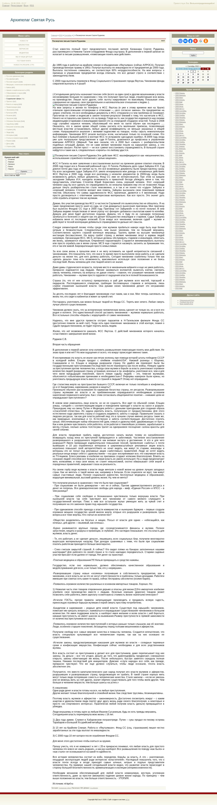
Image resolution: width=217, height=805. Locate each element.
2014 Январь (180, 226)
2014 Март (179, 231)
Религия (9, 115)
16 (193, 77)
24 (198, 80)
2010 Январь (180, 120)
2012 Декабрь (180, 197)
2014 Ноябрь (180, 248)
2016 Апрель (180, 286)
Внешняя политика (13, 127)
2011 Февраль (180, 148)
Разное (9, 141)
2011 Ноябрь (180, 168)
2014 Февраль (180, 228)
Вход (26, 5)
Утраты (9, 146)
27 (178, 83)
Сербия (9, 129)
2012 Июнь (179, 184)
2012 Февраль (180, 175)
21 (183, 80)
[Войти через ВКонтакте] (185, 41)
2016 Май (178, 288)
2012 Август (179, 188)
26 (208, 80)
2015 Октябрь (180, 273)
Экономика (10, 110)
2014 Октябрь (180, 246)
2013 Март (179, 204)
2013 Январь (180, 200)
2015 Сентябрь (180, 270)
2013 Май (178, 208)
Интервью (10, 135)
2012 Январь (180, 173)
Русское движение (13, 76)
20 (178, 80)
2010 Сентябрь (180, 137)
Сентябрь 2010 (193, 66)
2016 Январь (180, 279)
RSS (32, 5)
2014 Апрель (180, 233)
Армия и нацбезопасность (16, 90)
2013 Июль (179, 213)
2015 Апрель (180, 259)
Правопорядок (11, 107)
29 (188, 83)
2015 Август (179, 268)
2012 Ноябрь (180, 195)
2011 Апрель (180, 153)
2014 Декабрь (180, 251)
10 (198, 74)
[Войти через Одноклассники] (206, 41)
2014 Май (178, 235)
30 (193, 83)
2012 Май (178, 182)
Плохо (10, 166)
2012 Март (179, 177)
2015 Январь (180, 253)
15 (188, 77)
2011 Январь (180, 146)
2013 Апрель (180, 206)
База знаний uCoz (186, 304)
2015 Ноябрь (180, 275)
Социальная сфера (13, 99)
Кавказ (8, 87)
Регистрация (16, 5)
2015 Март (179, 257)
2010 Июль (179, 133)
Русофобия (10, 79)
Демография (11, 96)
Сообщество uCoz (186, 302)
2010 (60, 35)
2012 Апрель (180, 180)
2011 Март (179, 151)
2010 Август (179, 135)
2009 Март (179, 97)
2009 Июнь (179, 104)
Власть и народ (12, 104)
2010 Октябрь (180, 140)
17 (198, 77)
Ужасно (11, 169)
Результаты (9, 173)
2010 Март (179, 124)
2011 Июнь (179, 157)
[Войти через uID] (180, 41)
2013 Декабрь (180, 224)
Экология (9, 118)
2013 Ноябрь (180, 222)
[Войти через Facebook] (190, 41)
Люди (8, 132)
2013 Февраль (180, 202)
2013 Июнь (179, 211)
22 (188, 80)
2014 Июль (179, 239)
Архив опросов (20, 173)
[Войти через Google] (200, 41)
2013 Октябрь (180, 219)
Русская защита (12, 82)
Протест (9, 101)
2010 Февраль (180, 122)
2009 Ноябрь (180, 115)
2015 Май (178, 262)
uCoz (127, 799)
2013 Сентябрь (180, 217)
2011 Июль (179, 160)
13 (178, 77)
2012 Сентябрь (180, 191)
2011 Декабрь (180, 171)
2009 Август (179, 109)
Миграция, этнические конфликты (19, 84)
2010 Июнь (179, 131)
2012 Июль (179, 186)
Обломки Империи (13, 121)
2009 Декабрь (180, 117)
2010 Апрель (180, 126)
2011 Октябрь (180, 166)
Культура (9, 113)
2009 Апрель (180, 100)
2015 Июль (179, 266)
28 (183, 83)
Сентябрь (67, 35)
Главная (5, 5)
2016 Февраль (180, 282)
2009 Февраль (180, 95)
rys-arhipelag (94, 788)
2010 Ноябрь (180, 142)
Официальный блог (187, 300)
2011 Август (179, 162)
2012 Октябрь (180, 193)
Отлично (11, 159)
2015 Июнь (179, 264)
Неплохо (11, 164)
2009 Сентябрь (180, 111)
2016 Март (179, 284)
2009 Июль (179, 106)
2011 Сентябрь (180, 164)
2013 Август (179, 215)
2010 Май (178, 129)
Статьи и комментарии (14, 138)
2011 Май (178, 155)
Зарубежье (10, 124)
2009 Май (178, 102)
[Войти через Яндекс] (195, 41)
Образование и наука (14, 93)
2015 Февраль (180, 255)
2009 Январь (180, 93)
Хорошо (11, 162)
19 (208, 77)
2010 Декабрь (180, 144)
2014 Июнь (179, 237)
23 (193, 80)
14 (183, 77)
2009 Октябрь (180, 113)
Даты (8, 143)
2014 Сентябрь (180, 244)
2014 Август (179, 242)
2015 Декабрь (180, 277)
